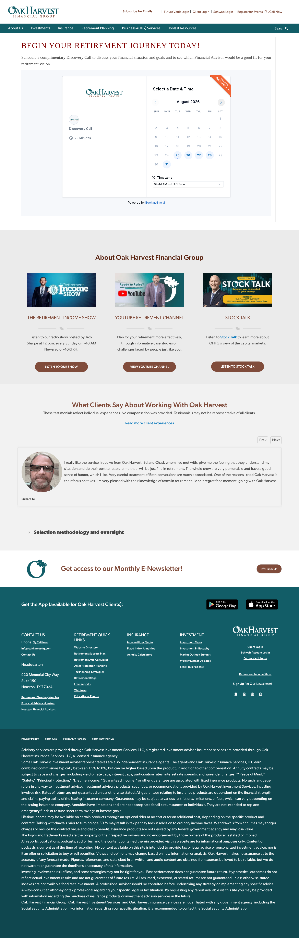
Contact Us (28, 654)
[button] (61, 367)
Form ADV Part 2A (74, 738)
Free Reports (82, 684)
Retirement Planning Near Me (40, 697)
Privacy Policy (30, 738)
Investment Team (191, 642)
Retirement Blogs (85, 678)
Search (279, 28)
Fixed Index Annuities (141, 648)
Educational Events (86, 696)
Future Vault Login (176, 11)
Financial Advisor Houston (38, 703)
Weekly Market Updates (195, 660)
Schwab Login (223, 11)
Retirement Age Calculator (91, 659)
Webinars (80, 690)
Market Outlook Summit (195, 654)
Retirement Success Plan (90, 653)
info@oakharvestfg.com (36, 648)
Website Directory (86, 647)
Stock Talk (228, 337)
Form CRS (51, 738)
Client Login (201, 11)
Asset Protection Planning (90, 665)
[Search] (286, 28)
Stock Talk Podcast (192, 667)
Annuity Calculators (139, 654)
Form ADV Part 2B (103, 738)
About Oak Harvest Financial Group (149, 257)
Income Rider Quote (140, 642)
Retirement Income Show (255, 674)
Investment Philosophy (194, 648)
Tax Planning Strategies (89, 672)
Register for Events (250, 11)
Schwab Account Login (255, 652)
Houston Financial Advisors (38, 709)
